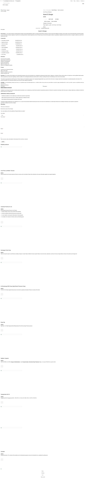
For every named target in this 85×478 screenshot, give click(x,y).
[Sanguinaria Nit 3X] (11, 380)
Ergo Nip (3, 322)
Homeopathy (49, 23)
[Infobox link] (8, 1)
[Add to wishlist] (2, 176)
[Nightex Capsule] (11, 344)
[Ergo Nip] (11, 308)
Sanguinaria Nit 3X (5, 394)
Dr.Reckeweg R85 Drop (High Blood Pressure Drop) (13, 286)
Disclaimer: (3, 75)
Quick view (2, 181)
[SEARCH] (73, 4)
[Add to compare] (2, 168)
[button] (2, 178)
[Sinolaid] (11, 416)
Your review (3, 116)
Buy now (56, 19)
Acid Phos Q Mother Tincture (7, 170)
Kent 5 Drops (42, 31)
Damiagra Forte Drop (6, 250)
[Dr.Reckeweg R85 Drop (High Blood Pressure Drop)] (11, 272)
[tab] (38, 28)
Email (2, 133)
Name (2, 128)
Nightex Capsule (5, 358)
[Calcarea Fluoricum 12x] (11, 192)
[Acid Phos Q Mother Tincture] (11, 156)
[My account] (77, 4)
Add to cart (51, 19)
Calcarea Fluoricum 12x (6, 206)
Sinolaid (3, 451)
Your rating (3, 113)
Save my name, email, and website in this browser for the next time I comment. (14, 139)
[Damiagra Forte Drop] (11, 236)
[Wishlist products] (78, 4)
